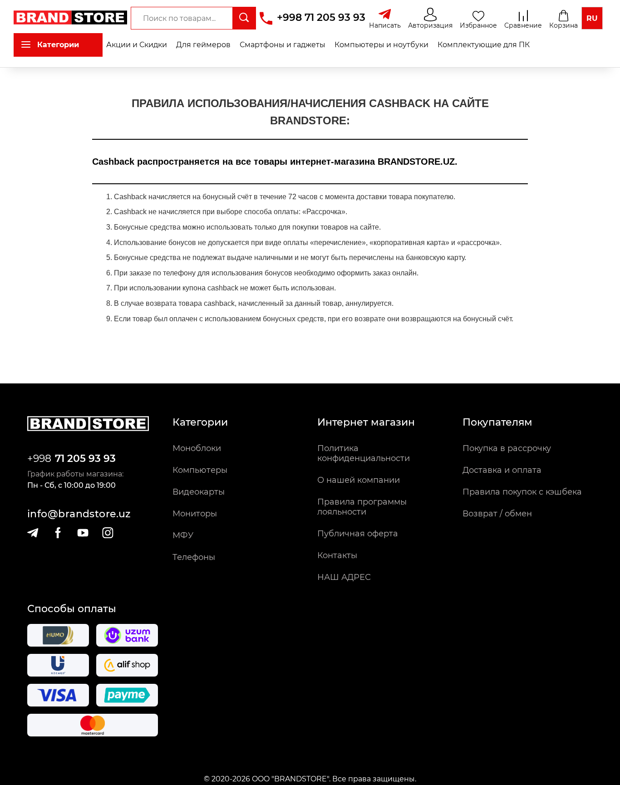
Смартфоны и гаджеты (282, 44)
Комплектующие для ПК (484, 44)
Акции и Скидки (136, 44)
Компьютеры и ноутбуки (381, 44)
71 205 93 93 (85, 458)
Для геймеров (203, 44)
